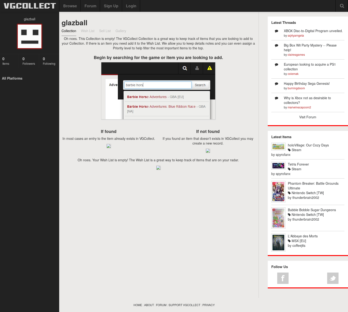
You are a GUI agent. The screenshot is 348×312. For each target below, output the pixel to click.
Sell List (105, 30)
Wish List (87, 30)
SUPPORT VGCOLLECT (184, 305)
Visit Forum (307, 117)
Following (49, 60)
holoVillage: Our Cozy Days (308, 145)
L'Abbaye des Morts (303, 236)
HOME (138, 305)
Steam (296, 149)
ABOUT (149, 305)
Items (5, 60)
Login (131, 6)
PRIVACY (208, 305)
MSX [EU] (298, 240)
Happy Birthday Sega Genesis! (307, 83)
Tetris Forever (298, 164)
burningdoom (296, 88)
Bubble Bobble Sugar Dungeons (312, 209)
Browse (70, 6)
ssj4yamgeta (296, 35)
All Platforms (12, 78)
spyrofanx (283, 154)
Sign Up (111, 6)
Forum (90, 6)
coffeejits (298, 245)
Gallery (121, 30)
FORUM (161, 305)
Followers (28, 60)
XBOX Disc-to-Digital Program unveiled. (313, 30)
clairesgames (296, 54)
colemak (293, 74)
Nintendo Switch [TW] (307, 192)
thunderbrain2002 (305, 197)
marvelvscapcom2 (299, 107)
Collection (69, 30)
